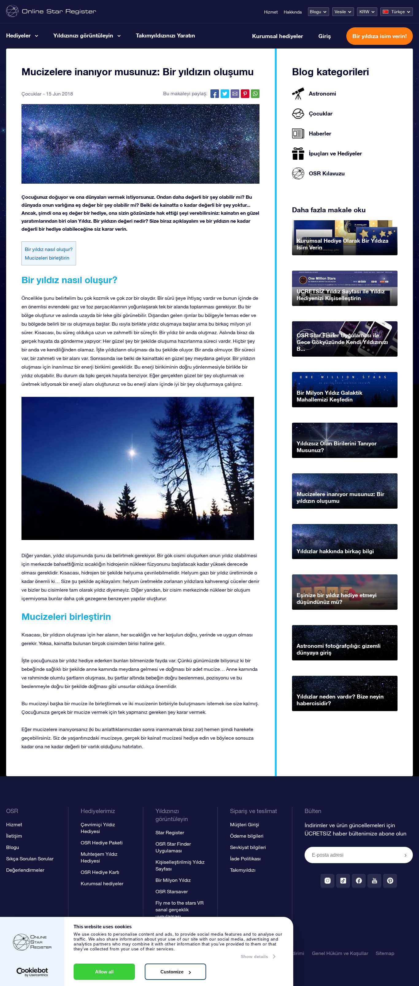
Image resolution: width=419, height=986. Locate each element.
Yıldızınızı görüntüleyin (83, 35)
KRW (364, 11)
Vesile (340, 11)
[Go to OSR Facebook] (359, 881)
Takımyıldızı (243, 870)
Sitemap (385, 953)
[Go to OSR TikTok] (343, 881)
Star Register (170, 832)
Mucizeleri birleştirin (47, 257)
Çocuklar (31, 93)
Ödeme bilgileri (246, 836)
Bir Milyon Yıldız (173, 880)
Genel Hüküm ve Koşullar (340, 953)
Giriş (324, 36)
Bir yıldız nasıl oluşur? (49, 249)
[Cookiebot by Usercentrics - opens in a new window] (32, 972)
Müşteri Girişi (244, 824)
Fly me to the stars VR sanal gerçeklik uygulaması (180, 909)
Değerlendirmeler (25, 870)
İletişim (14, 836)
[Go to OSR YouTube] (374, 881)
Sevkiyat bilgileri (248, 847)
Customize (171, 971)
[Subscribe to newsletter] (405, 855)
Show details (254, 956)
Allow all (104, 971)
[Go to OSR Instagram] (327, 881)
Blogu (315, 11)
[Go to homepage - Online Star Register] (51, 11)
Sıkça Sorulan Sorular (29, 858)
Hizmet (271, 12)
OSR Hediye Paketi (102, 842)
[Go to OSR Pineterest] (390, 881)
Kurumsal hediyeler (277, 36)
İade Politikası (245, 858)
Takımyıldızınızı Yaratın (165, 35)
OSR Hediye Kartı (100, 872)
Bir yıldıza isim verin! (379, 36)
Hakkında (293, 12)
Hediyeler (18, 35)
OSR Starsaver (172, 891)
